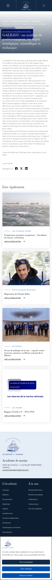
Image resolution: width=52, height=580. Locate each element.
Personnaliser (26, 575)
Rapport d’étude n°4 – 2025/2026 (19, 411)
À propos (5, 490)
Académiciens (7, 513)
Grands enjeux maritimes (11, 527)
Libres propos (33, 504)
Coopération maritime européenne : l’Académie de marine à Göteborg (25, 236)
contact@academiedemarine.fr (15, 470)
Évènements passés (35, 495)
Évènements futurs (35, 490)
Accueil (5, 21)
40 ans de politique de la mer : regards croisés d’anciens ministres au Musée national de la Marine (24, 353)
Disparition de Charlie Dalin (17, 294)
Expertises (6, 504)
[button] (44, 6)
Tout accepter (26, 562)
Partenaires (6, 523)
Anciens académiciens (10, 518)
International (7, 532)
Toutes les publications (20, 21)
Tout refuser (26, 569)
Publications (32, 499)
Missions (5, 495)
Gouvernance (7, 499)
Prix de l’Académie (35, 509)
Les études (35, 21)
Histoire (5, 509)
